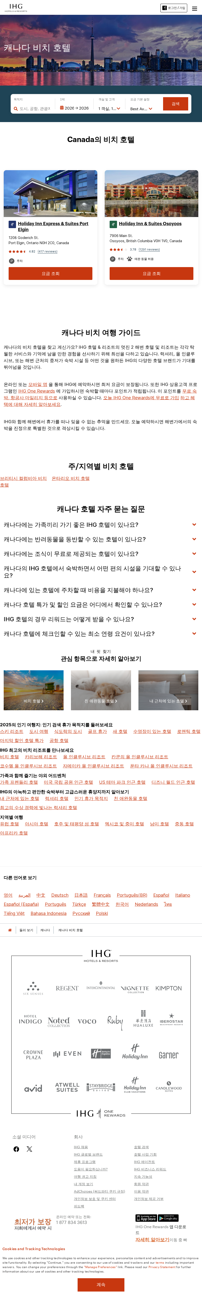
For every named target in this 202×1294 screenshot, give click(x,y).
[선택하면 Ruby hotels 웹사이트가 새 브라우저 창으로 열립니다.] (115, 1020)
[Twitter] (29, 1149)
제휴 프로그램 (85, 1161)
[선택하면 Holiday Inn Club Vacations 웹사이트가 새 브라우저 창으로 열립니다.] (135, 1086)
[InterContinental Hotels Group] (16, 7)
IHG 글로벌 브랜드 (88, 1154)
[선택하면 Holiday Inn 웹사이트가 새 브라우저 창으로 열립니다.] (135, 1053)
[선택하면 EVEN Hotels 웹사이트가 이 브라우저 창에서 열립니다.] (67, 1053)
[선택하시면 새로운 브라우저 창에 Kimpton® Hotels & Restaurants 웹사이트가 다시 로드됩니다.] (168, 987)
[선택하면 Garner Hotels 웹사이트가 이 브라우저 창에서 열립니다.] (168, 1053)
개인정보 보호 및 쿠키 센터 (95, 1198)
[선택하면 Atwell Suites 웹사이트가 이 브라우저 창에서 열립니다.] (67, 1086)
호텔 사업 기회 (145, 1154)
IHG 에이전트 (144, 1161)
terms (160, 1262)
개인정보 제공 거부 (149, 1198)
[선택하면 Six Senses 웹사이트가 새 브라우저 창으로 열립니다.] (33, 987)
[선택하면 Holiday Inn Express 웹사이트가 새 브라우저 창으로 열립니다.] (101, 1053)
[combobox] (35, 108)
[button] (194, 7)
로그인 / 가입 (176, 8)
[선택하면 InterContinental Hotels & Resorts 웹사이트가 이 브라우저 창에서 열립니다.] (101, 987)
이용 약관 (141, 1191)
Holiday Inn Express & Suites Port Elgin (53, 226)
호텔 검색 (141, 1146)
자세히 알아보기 (152, 1239)
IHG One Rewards (36, 391)
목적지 (18, 99)
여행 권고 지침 (85, 1176)
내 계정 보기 (83, 1183)
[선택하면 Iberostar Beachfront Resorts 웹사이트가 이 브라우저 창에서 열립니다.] (171, 1020)
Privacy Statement (162, 1266)
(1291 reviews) (149, 249)
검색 (176, 104)
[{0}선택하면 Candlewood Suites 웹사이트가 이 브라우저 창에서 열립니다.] (168, 1086)
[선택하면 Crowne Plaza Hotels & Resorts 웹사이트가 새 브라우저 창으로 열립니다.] (33, 1053)
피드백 (79, 1205)
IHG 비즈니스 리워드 (150, 1168)
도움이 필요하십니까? (91, 1168)
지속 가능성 (143, 1176)
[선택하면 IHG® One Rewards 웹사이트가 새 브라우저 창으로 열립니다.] (101, 1113)
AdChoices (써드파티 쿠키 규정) (99, 1191)
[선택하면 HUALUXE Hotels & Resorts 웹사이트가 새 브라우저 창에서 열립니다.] (143, 1020)
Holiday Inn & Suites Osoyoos (150, 223)
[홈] (10, 930)
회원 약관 (141, 1183)
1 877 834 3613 (71, 1222)
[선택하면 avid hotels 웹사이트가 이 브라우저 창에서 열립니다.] (33, 1086)
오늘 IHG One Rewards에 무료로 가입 (141, 397)
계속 (101, 1284)
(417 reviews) (47, 251)
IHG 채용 (81, 1146)
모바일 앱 (37, 384)
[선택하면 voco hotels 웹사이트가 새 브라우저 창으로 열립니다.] (86, 1020)
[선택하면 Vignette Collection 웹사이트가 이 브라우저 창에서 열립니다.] (135, 987)
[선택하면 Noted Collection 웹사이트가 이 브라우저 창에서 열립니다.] (58, 1020)
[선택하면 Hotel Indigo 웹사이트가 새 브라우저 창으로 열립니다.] (30, 1020)
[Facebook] (17, 1149)
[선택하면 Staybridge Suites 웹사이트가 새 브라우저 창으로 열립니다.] (101, 1086)
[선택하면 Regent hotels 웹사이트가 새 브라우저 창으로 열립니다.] (67, 987)
